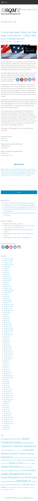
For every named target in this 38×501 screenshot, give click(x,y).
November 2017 (8, 354)
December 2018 (8, 328)
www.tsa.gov (4, 148)
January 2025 (7, 280)
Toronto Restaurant (12, 487)
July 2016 (6, 380)
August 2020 (7, 292)
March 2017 (7, 370)
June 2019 (6, 316)
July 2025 (6, 269)
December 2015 (8, 393)
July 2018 (6, 338)
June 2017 (6, 364)
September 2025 (8, 265)
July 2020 (6, 294)
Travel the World (9, 489)
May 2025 (6, 273)
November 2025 (8, 261)
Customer (6, 446)
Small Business (10, 481)
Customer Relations (7, 450)
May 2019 (6, 318)
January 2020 (7, 302)
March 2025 (7, 276)
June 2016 (6, 381)
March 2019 (7, 322)
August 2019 (7, 312)
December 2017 (8, 352)
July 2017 (6, 362)
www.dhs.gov (4, 140)
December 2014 (8, 417)
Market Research (13, 172)
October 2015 (8, 397)
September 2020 (8, 290)
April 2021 (6, 284)
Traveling (3, 489)
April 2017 (6, 368)
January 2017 (7, 374)
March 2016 (7, 387)
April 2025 (6, 274)
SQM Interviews (11, 485)
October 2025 (8, 263)
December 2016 (8, 376)
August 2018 (7, 336)
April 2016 (6, 385)
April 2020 (6, 298)
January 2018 (7, 350)
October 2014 (8, 421)
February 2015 (8, 413)
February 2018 (8, 348)
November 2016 (8, 377)
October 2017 (8, 356)
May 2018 (6, 342)
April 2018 (6, 344)
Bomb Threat (6, 169)
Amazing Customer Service (11, 439)
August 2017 (7, 360)
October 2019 (8, 308)
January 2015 (7, 415)
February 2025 (8, 278)
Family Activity (5, 460)
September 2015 (8, 399)
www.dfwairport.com (7, 155)
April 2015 (6, 409)
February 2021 (8, 286)
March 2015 (7, 411)
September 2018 (8, 334)
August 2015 (7, 401)
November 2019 (8, 306)
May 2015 (6, 407)
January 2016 (7, 391)
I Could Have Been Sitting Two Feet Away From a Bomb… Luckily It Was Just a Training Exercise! (19, 35)
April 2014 (6, 429)
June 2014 (6, 425)
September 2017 (8, 358)
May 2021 (6, 282)
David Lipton (13, 41)
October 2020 (8, 288)
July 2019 (6, 314)
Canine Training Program (15, 169)
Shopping (3, 481)
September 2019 (8, 310)
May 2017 (6, 366)
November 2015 (8, 395)
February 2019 (8, 324)
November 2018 (8, 330)
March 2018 (7, 346)
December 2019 (8, 304)
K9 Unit (7, 172)
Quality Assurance (10, 466)
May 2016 (6, 383)
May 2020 (6, 296)
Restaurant (11, 471)
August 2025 (7, 266)
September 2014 (8, 423)
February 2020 (8, 300)
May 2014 (6, 427)
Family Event (13, 460)
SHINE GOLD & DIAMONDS (11, 226)
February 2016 (8, 389)
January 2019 (7, 326)
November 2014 (8, 419)
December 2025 (8, 259)
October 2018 (8, 332)
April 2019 (6, 320)
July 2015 (6, 403)
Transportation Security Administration (10, 175)
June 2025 (6, 270)
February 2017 (8, 372)
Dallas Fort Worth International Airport (10, 170)
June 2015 (6, 405)
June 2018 (6, 340)
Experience (7, 457)
